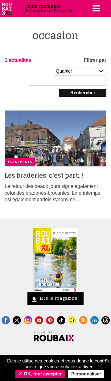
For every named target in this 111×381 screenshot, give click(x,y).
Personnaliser (86, 373)
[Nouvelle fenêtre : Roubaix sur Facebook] (6, 320)
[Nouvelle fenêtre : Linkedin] (94, 320)
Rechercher (82, 92)
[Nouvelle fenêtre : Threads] (105, 320)
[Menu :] (95, 8)
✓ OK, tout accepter (40, 373)
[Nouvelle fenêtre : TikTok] (61, 320)
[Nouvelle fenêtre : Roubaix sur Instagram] (28, 320)
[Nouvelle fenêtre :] (39, 320)
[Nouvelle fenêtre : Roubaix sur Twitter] (17, 320)
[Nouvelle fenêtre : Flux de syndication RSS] (83, 320)
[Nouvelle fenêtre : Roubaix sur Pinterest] (50, 320)
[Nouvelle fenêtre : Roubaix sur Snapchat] (72, 320)
